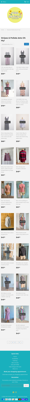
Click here (5, 374)
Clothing (15, 360)
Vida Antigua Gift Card (15, 366)
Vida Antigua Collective (10, 396)
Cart (27, 1)
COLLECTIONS (15, 364)
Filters (26, 44)
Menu (4, 1)
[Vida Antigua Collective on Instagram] (16, 392)
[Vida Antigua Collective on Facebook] (13, 392)
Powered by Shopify (22, 396)
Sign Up (26, 385)
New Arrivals (15, 362)
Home (2, 29)
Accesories (15, 358)
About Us (15, 368)
